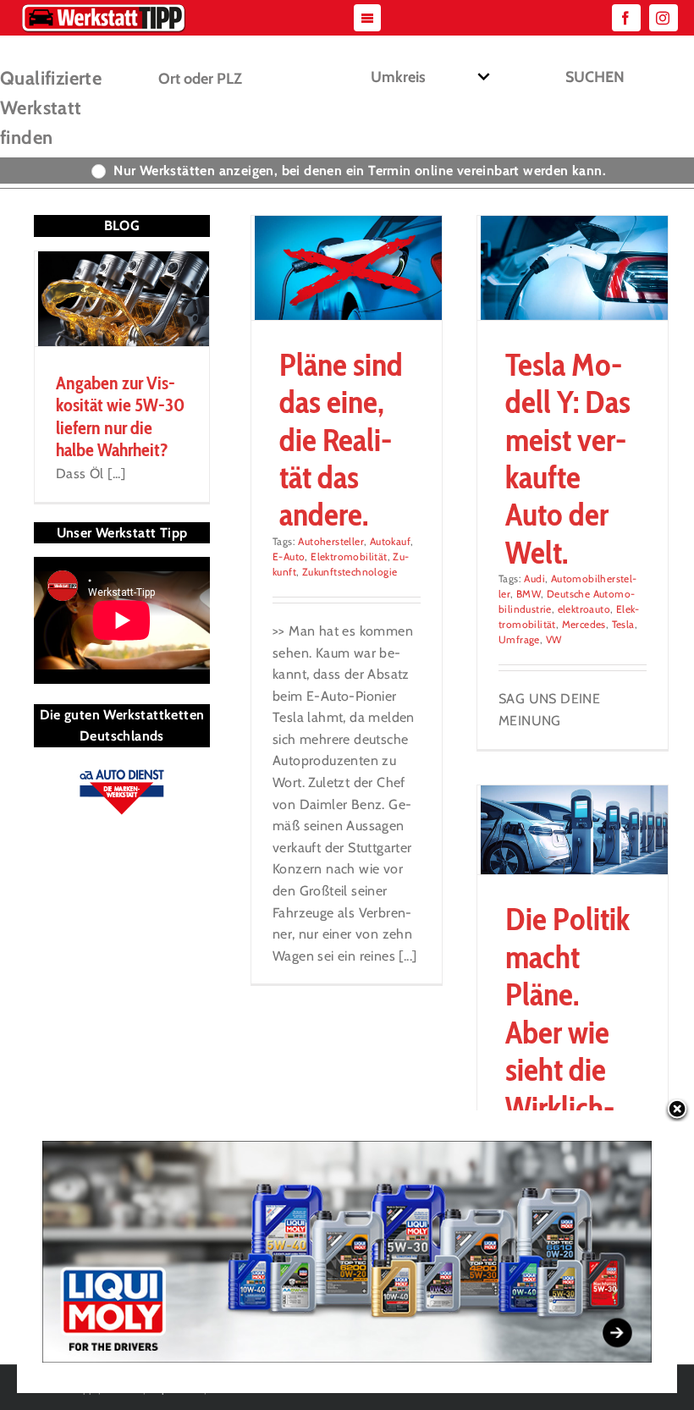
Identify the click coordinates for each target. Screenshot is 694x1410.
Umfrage (519, 639)
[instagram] (663, 17)
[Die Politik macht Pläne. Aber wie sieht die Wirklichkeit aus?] (572, 829)
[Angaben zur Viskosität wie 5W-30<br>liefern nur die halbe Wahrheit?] (122, 298)
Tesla (623, 624)
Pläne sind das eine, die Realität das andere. (341, 439)
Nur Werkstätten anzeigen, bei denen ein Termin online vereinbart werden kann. (359, 170)
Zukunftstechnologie (350, 571)
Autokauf (390, 541)
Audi (534, 578)
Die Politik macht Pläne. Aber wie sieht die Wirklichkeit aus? (567, 1032)
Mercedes (584, 624)
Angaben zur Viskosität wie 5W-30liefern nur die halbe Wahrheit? (120, 416)
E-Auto (289, 556)
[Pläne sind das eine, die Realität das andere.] (346, 267)
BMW (528, 593)
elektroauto (584, 609)
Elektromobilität (349, 556)
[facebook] (626, 17)
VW (554, 639)
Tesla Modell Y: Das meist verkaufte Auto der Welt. (568, 458)
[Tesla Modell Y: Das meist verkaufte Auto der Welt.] (572, 267)
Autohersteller (331, 541)
